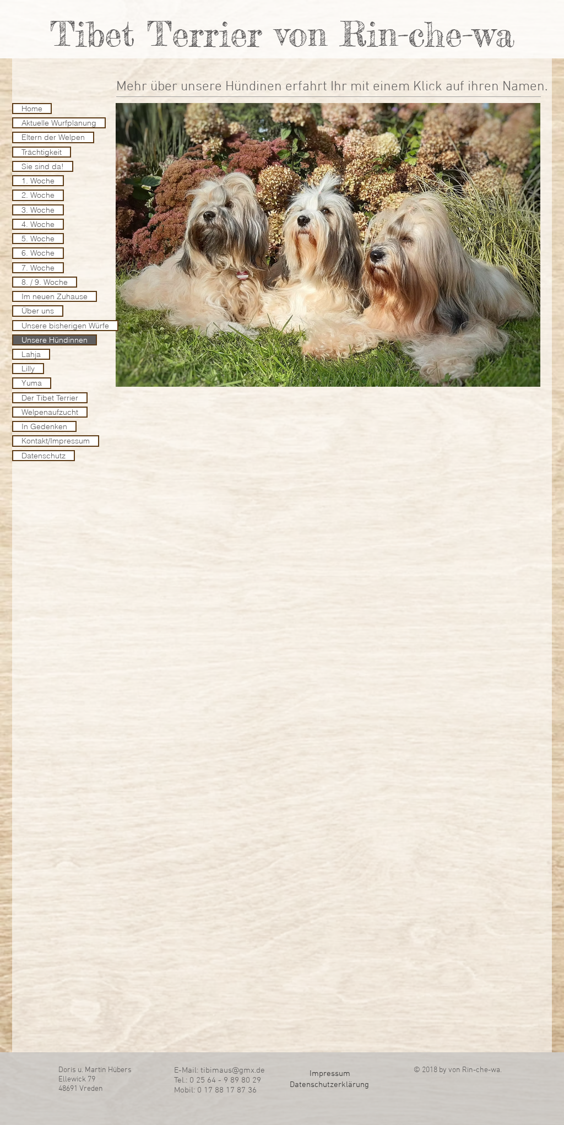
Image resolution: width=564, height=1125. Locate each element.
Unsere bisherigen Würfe (65, 325)
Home (31, 108)
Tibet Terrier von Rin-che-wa (282, 34)
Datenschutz (43, 455)
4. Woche (38, 224)
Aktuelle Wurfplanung (58, 122)
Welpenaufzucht (49, 412)
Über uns (37, 310)
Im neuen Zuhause (54, 296)
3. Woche (38, 209)
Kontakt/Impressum (55, 440)
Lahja (31, 354)
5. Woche (38, 238)
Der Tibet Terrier (49, 397)
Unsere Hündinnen (54, 340)
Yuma (31, 382)
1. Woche (38, 180)
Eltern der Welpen (53, 137)
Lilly (28, 368)
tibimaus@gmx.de (232, 1070)
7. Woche (38, 267)
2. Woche (38, 195)
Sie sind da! (42, 166)
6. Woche (38, 252)
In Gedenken (44, 426)
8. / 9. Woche (44, 282)
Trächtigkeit (41, 152)
